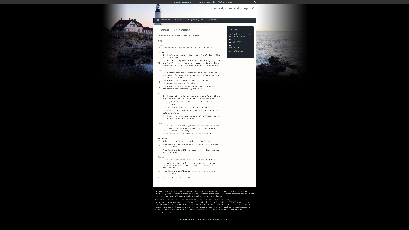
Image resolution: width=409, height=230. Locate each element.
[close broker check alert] (255, 2)
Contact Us (212, 20)
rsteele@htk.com (236, 51)
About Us (166, 20)
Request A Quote (195, 20)
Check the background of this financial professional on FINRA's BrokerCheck (203, 2)
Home (158, 20)
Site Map (172, 213)
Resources (179, 20)
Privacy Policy (161, 213)
